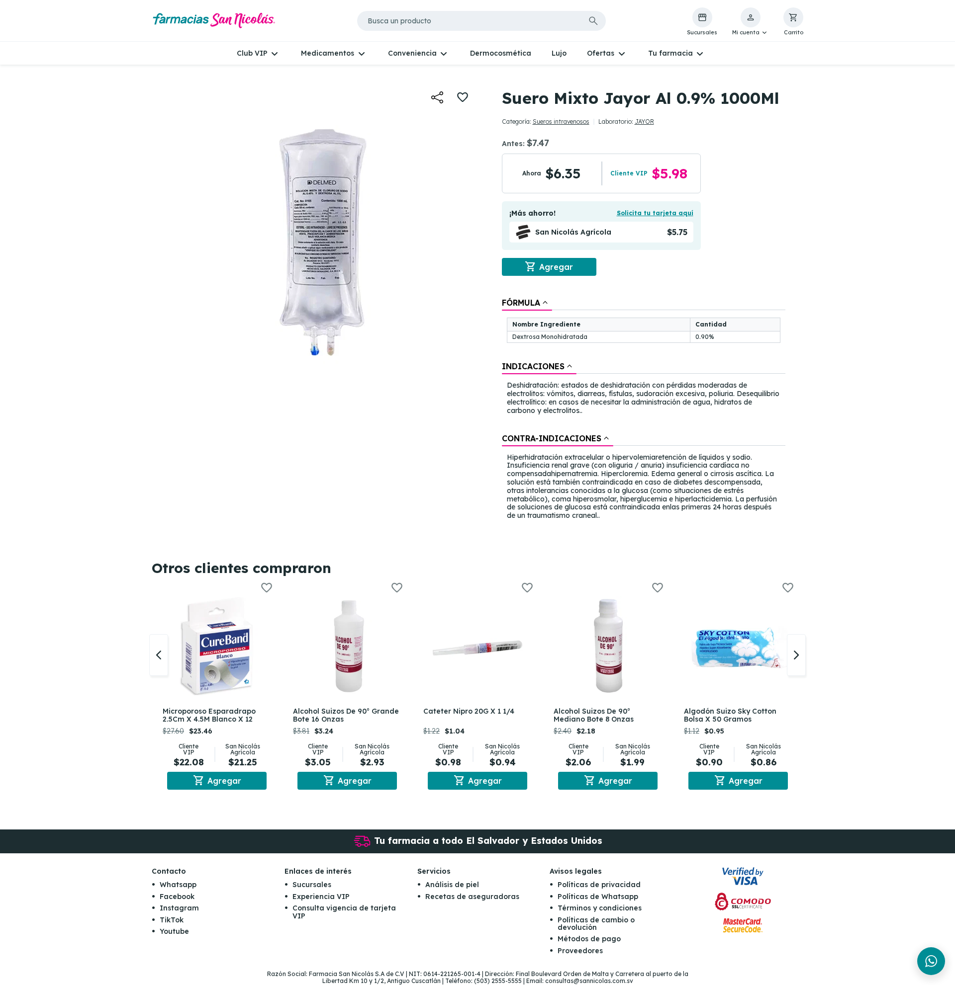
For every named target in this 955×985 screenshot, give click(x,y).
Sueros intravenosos (561, 121)
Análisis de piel (452, 884)
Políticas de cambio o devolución (596, 923)
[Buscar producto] (593, 21)
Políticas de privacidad (599, 884)
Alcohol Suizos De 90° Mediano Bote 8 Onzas (594, 715)
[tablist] (643, 410)
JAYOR (644, 121)
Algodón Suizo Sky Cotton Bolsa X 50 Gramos (730, 715)
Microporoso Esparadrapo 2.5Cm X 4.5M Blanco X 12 (209, 715)
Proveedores (580, 950)
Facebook (177, 896)
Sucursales (311, 884)
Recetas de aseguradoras (472, 896)
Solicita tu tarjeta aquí (655, 213)
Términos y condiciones (600, 907)
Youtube (174, 931)
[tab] (527, 303)
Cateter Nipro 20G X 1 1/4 (468, 711)
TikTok (172, 919)
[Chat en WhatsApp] (931, 961)
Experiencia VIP (321, 896)
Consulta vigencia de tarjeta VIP (344, 911)
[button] (750, 21)
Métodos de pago (589, 938)
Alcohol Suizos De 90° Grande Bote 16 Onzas (346, 715)
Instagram (179, 907)
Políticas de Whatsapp (598, 896)
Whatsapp (178, 884)
